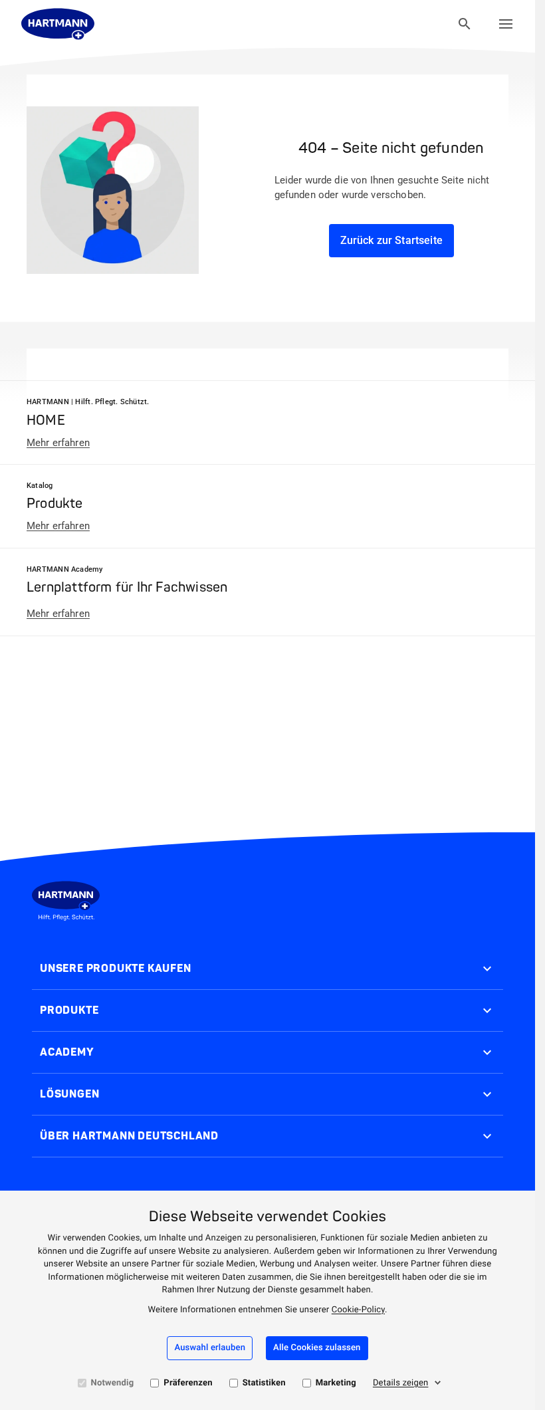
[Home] (57, 24)
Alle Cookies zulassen (316, 1348)
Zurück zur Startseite (391, 240)
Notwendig (112, 1383)
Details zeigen (401, 1383)
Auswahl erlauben (209, 1348)
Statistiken (264, 1383)
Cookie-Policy (358, 1310)
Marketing (336, 1383)
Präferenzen (188, 1383)
